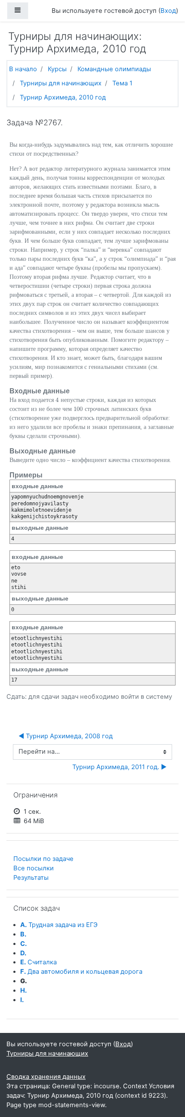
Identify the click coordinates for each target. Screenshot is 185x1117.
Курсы (57, 69)
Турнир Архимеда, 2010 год (63, 97)
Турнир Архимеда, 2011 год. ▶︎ (119, 767)
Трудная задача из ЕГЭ (59, 925)
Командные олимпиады (114, 69)
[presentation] (57, 400)
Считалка (38, 962)
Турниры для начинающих (61, 83)
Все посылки (33, 868)
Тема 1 (122, 83)
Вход (168, 11)
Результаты (31, 878)
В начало (23, 69)
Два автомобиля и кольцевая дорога (81, 971)
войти (130, 696)
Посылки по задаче (43, 859)
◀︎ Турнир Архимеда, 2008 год (65, 736)
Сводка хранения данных (46, 1077)
